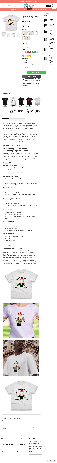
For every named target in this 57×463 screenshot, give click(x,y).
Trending (29, 9)
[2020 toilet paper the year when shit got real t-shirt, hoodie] (13, 101)
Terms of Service (5, 449)
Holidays (17, 9)
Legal (16, 451)
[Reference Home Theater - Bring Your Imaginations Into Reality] (28, 5)
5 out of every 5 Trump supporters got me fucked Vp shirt (37, 110)
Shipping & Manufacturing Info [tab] (17, 119)
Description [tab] (5, 119)
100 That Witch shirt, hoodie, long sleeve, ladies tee (21, 109)
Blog (34, 9)
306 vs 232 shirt (4, 108)
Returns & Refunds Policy (7, 444)
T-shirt (33, 14)
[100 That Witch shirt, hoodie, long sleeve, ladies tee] (21, 101)
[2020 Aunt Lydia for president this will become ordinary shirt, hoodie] (29, 101)
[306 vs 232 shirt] (5, 101)
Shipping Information (20, 444)
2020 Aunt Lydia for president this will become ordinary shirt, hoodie (29, 110)
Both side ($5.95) (29, 64)
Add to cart (36, 72)
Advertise (23, 9)
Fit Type (24, 23)
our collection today (17, 143)
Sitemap (3, 451)
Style (24, 29)
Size (23, 41)
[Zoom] (3, 30)
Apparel (28, 14)
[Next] (19, 22)
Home (12, 9)
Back (26, 62)
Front (26, 60)
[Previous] (3, 22)
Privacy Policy (4, 446)
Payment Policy (18, 446)
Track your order (41, 9)
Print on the (25, 58)
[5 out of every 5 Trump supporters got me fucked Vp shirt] (37, 101)
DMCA (16, 449)
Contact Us (17, 442)
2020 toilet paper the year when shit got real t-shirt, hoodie (13, 110)
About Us (3, 442)
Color (23, 49)
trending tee (25, 85)
